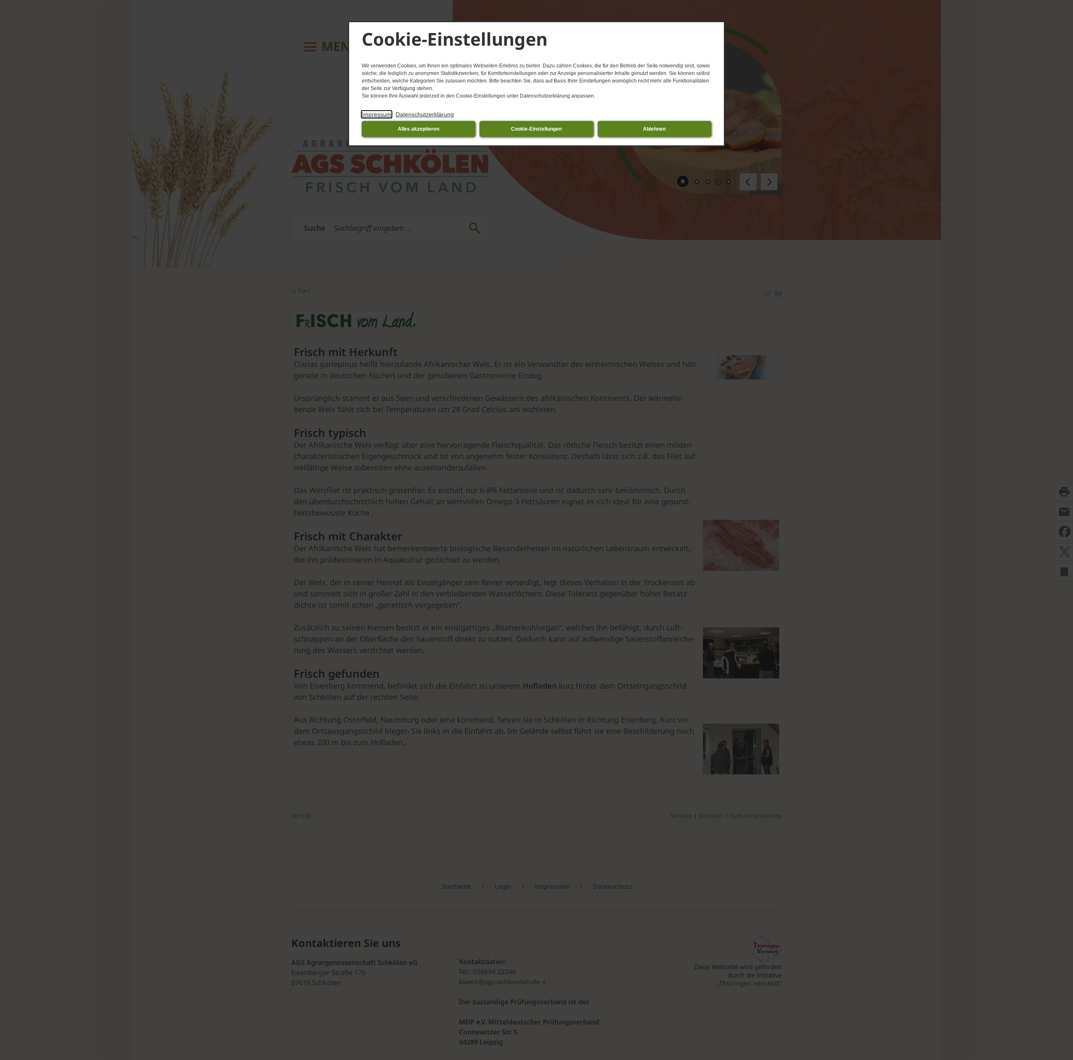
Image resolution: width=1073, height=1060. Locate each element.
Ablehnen (654, 129)
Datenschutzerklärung (425, 114)
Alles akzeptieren (418, 129)
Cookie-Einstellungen (536, 129)
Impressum (376, 114)
